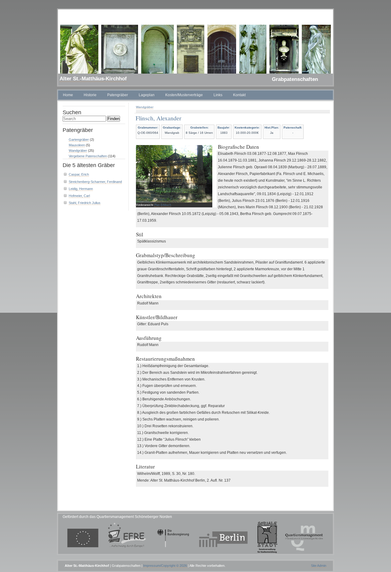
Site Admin (318, 565)
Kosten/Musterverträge (184, 95)
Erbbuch (166, 204)
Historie (90, 95)
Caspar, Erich (79, 174)
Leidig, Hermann (81, 189)
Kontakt (239, 95)
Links (218, 95)
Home (68, 95)
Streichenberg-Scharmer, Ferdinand (95, 182)
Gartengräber (79, 139)
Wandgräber (144, 107)
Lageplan (147, 95)
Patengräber (117, 95)
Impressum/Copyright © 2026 (165, 565)
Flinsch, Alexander (158, 118)
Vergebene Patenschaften (88, 156)
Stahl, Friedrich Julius (84, 203)
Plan (157, 204)
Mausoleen (77, 145)
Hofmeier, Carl (79, 196)
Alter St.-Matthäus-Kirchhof (93, 79)
